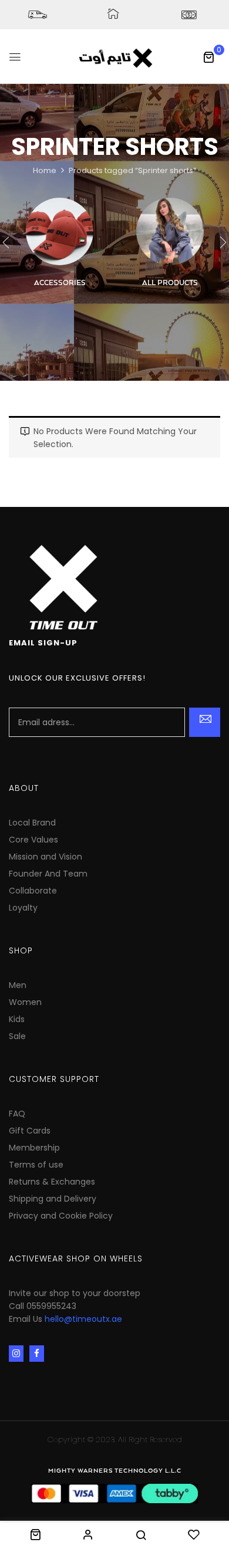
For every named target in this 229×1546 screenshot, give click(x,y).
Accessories (60, 283)
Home (44, 170)
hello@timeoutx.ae (83, 1319)
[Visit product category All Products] (170, 231)
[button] (208, 57)
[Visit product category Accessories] (59, 231)
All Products (170, 283)
